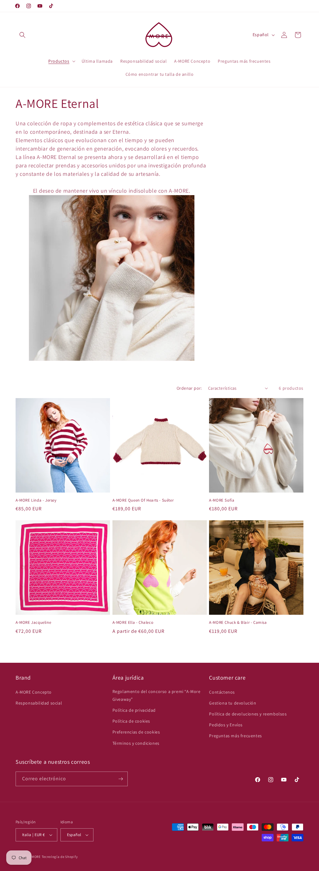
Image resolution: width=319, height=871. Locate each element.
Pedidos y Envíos (226, 725)
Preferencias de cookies (136, 732)
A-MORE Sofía (221, 500)
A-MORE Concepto (34, 692)
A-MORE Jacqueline (33, 622)
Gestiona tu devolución (232, 703)
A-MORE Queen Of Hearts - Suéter (143, 500)
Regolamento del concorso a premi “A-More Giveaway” (156, 695)
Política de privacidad (134, 710)
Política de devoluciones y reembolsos (248, 714)
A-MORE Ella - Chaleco (133, 622)
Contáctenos (222, 692)
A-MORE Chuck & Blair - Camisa (238, 622)
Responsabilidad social (39, 703)
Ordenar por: (189, 388)
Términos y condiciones (136, 743)
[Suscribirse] (120, 779)
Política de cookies (131, 721)
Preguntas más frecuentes (235, 736)
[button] (22, 35)
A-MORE (35, 856)
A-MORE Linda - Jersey (36, 500)
